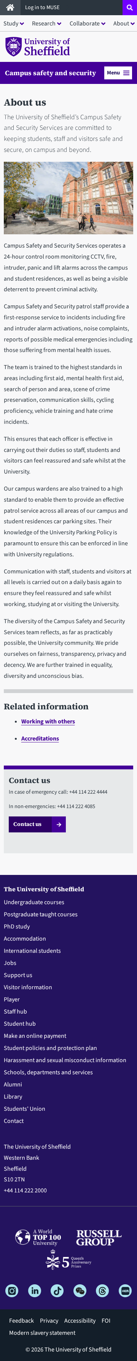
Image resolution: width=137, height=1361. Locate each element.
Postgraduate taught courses (41, 914)
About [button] (121, 23)
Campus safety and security (50, 72)
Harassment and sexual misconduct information (65, 1060)
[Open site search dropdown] (130, 7)
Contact (14, 1121)
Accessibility (80, 1321)
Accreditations (40, 738)
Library (13, 1097)
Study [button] (10, 23)
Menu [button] (113, 73)
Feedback (21, 1321)
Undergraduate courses (34, 902)
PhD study (17, 926)
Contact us (27, 824)
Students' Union (24, 1109)
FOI (106, 1321)
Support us (18, 975)
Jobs (10, 963)
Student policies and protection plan (50, 1048)
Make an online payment (35, 1036)
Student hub (20, 1024)
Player (12, 999)
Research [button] (44, 23)
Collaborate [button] (85, 23)
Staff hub (15, 1011)
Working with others (48, 721)
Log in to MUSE (43, 7)
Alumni (13, 1084)
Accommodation (25, 939)
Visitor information (28, 987)
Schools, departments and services (48, 1072)
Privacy (49, 1321)
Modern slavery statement (42, 1333)
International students (32, 951)
